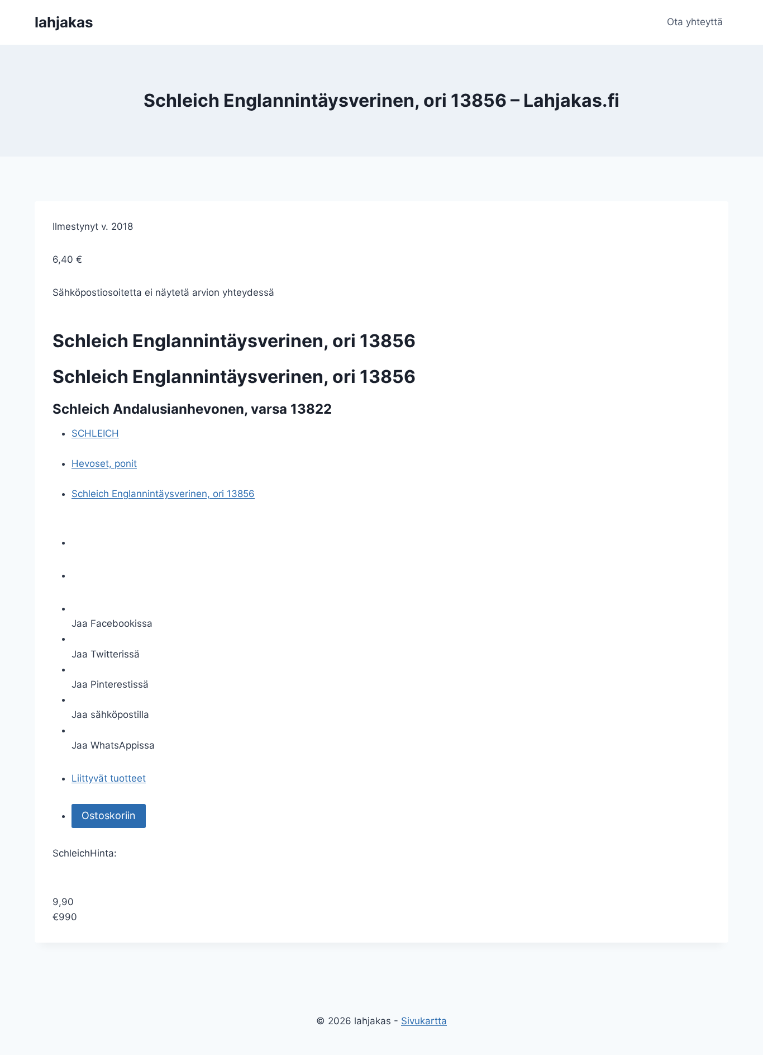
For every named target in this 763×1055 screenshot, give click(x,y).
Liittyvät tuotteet (108, 778)
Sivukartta (424, 1020)
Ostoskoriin (109, 815)
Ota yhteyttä (695, 21)
